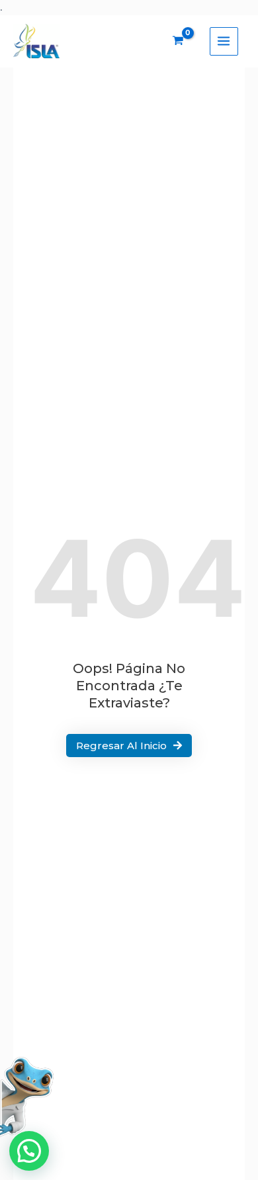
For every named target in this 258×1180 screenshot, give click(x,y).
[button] (29, 1151)
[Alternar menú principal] (224, 41)
